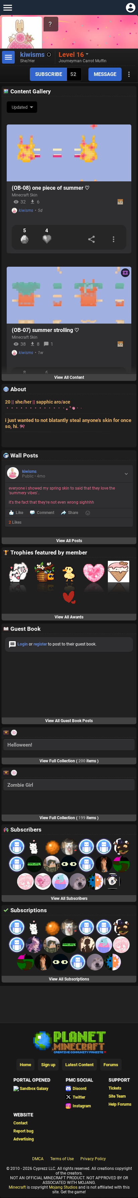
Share (73, 512)
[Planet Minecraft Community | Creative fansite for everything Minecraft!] (69, 1041)
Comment (45, 512)
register (40, 644)
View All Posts (69, 540)
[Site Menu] (7, 7)
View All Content (69, 377)
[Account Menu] (130, 7)
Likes (15, 522)
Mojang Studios (63, 1187)
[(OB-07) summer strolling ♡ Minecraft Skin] (69, 295)
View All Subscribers (69, 898)
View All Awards (69, 617)
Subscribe (48, 74)
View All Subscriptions (69, 979)
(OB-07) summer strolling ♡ (45, 330)
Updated (19, 107)
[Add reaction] (88, 513)
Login (22, 644)
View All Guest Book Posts (69, 720)
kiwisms (26, 210)
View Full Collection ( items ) (69, 761)
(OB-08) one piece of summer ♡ (50, 188)
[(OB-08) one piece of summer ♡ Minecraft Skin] (69, 152)
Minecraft (17, 1187)
